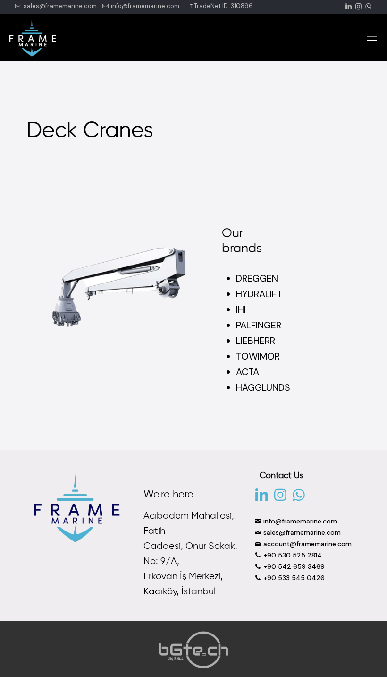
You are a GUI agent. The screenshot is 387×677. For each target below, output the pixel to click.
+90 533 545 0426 (293, 578)
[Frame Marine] (32, 37)
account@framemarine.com (306, 544)
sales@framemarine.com (59, 6)
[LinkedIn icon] (348, 6)
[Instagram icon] (358, 6)
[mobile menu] (372, 37)
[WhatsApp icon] (368, 6)
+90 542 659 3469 (293, 566)
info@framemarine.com (144, 6)
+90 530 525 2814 (291, 555)
